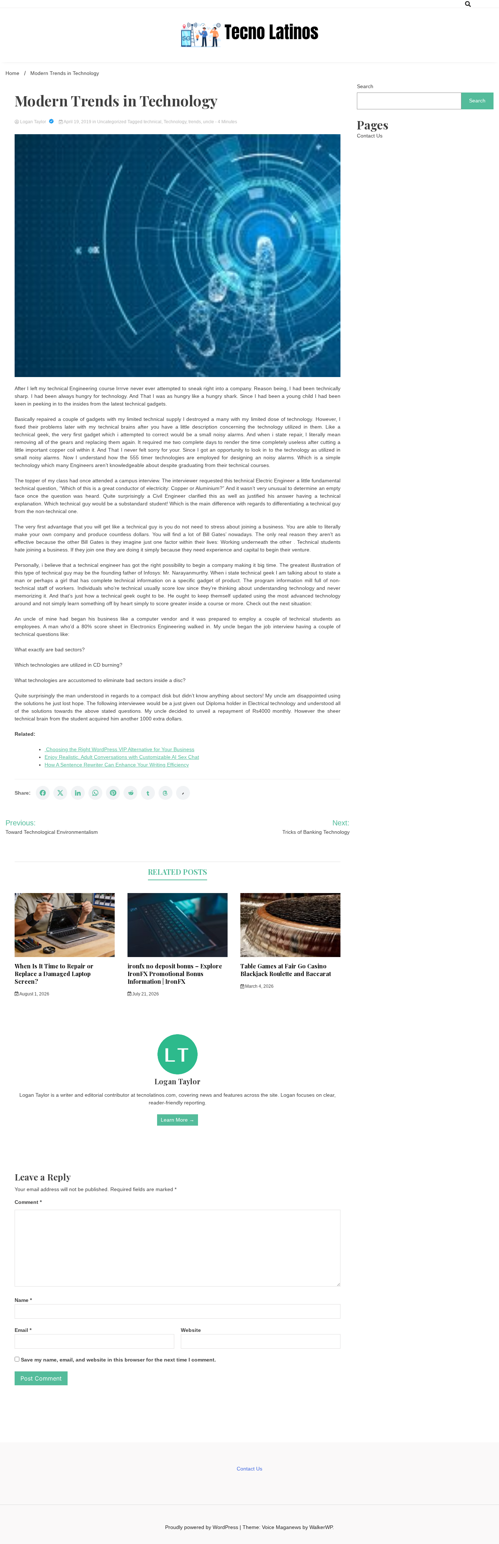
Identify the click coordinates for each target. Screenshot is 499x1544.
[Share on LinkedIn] (78, 793)
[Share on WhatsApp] (95, 793)
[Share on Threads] (165, 793)
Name (23, 1300)
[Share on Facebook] (43, 793)
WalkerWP (320, 1527)
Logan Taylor (33, 121)
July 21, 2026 (145, 994)
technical (152, 121)
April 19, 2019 (77, 121)
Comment (28, 1202)
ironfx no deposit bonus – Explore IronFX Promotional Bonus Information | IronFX (174, 973)
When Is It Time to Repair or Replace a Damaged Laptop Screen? (54, 973)
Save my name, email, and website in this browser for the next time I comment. (118, 1360)
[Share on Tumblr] (148, 793)
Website (191, 1330)
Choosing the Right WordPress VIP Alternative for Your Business (119, 749)
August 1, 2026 (34, 994)
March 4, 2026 (259, 986)
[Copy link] (183, 793)
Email (23, 1330)
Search (365, 86)
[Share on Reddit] (130, 793)
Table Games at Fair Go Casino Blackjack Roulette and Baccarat (285, 970)
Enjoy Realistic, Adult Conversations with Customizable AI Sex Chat (122, 757)
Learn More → (177, 1120)
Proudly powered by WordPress (202, 1527)
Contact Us (369, 136)
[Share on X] (60, 793)
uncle (208, 121)
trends (194, 121)
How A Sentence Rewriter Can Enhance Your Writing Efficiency (117, 765)
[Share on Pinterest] (113, 793)
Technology (175, 121)
